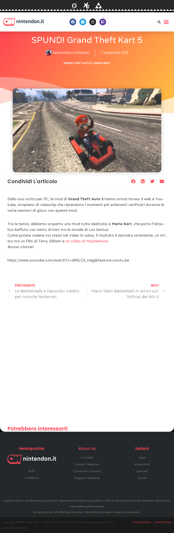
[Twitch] (102, 22)
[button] (159, 22)
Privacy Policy (142, 522)
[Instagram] (92, 22)
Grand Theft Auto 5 (78, 63)
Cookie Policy (163, 522)
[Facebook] (72, 22)
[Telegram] (82, 22)
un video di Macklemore (86, 241)
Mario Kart (102, 63)
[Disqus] (87, 365)
